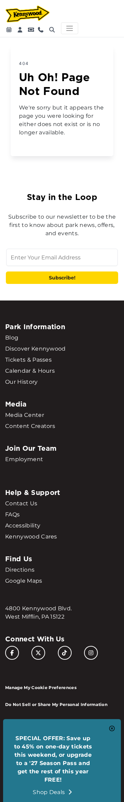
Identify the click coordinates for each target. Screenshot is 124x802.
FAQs (12, 514)
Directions (19, 569)
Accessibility (22, 525)
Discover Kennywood (35, 348)
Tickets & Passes (28, 359)
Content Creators (30, 426)
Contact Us (21, 503)
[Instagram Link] (91, 653)
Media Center (24, 415)
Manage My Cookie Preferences (40, 687)
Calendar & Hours (30, 370)
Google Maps (23, 580)
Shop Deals (49, 792)
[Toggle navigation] (69, 28)
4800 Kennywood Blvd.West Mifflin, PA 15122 (38, 612)
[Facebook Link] (12, 653)
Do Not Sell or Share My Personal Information (56, 704)
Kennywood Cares (31, 536)
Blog (11, 337)
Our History (21, 382)
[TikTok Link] (65, 653)
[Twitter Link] (38, 653)
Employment (24, 459)
